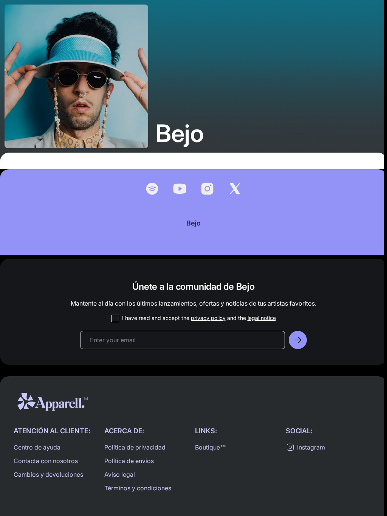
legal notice (262, 318)
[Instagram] (207, 188)
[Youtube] (180, 188)
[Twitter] (235, 188)
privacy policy (208, 318)
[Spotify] (152, 188)
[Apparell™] (52, 402)
